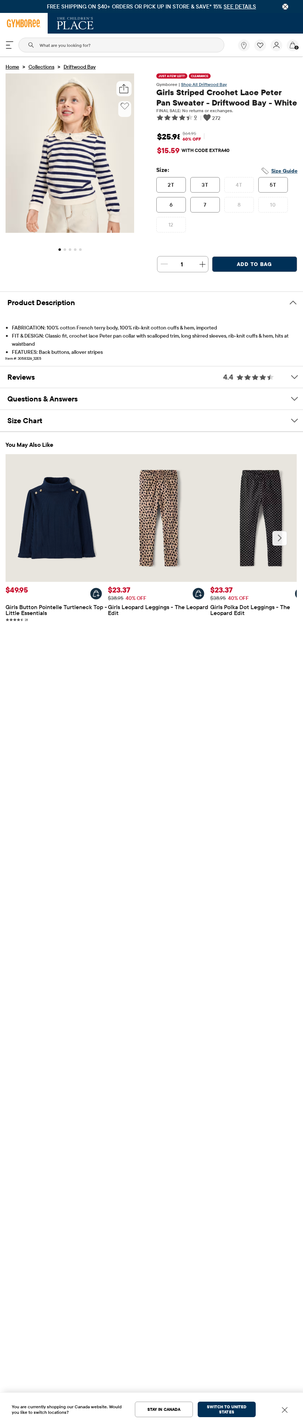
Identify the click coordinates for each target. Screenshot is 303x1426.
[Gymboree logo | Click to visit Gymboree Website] (24, 23)
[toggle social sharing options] (124, 88)
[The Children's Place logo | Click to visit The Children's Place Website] (75, 23)
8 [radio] (239, 204)
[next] (279, 538)
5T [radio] (273, 185)
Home (12, 66)
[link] (244, 45)
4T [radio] (239, 185)
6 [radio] (171, 204)
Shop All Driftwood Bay (204, 84)
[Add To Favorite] (124, 106)
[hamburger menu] (9, 45)
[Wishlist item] (262, 49)
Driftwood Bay (80, 66)
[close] (285, 7)
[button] (260, 45)
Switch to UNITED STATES (226, 1409)
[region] (151, 6)
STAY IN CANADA (163, 1409)
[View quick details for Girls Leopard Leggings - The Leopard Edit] (198, 594)
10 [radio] (273, 204)
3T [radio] (205, 185)
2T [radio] (171, 185)
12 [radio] (171, 224)
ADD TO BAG (254, 264)
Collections (41, 66)
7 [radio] (205, 204)
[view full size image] (70, 230)
